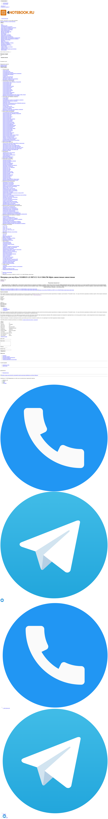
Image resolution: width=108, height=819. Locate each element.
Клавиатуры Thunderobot (8, 163)
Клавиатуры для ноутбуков (6, 35)
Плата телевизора (6, 255)
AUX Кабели (5, 97)
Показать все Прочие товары (8, 262)
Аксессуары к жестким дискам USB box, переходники (13, 143)
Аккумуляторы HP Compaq (8, 86)
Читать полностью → (37, 294)
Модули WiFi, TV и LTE (8, 187)
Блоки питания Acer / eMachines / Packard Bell (12, 113)
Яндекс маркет (4, 49)
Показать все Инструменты (8, 156)
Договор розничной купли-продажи (10, 359)
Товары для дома (4, 47)
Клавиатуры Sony (6, 176)
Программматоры (6, 155)
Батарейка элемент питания (8, 244)
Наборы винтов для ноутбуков (9, 188)
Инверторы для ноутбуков (8, 184)
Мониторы (3, 40)
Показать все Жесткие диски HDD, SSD (10, 149)
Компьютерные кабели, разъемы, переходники (12, 249)
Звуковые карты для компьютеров (9, 207)
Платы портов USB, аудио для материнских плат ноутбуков (14, 194)
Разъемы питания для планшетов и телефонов (12, 222)
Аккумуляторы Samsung (8, 90)
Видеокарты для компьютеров (9, 206)
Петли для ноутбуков (7, 193)
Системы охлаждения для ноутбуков (10, 199)
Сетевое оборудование (7, 258)
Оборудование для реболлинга (9, 154)
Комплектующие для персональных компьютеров (10, 37)
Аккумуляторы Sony (7, 91)
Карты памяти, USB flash (6, 34)
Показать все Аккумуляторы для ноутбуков (11, 95)
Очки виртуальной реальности (9, 104)
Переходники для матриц (8, 191)
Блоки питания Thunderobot (8, 132)
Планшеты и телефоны (5, 43)
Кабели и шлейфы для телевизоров (10, 247)
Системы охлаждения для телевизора (10, 260)
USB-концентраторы (7, 243)
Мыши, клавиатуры (5, 41)
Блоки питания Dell (7, 117)
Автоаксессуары (4, 25)
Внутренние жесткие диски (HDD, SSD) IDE (12, 146)
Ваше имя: (2, 338)
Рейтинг (2, 346)
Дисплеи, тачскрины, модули (9, 217)
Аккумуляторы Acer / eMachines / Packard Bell (12, 81)
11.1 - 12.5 (5, 226)
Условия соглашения (7, 358)
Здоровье (5, 265)
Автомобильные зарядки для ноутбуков (11, 112)
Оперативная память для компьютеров (10, 209)
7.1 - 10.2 (5, 230)
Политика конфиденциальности (9, 357)
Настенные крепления (7, 252)
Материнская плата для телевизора (10, 251)
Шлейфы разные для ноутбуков (9, 203)
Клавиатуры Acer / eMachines (9, 167)
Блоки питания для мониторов (7, 28)
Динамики (5, 245)
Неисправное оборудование (8, 220)
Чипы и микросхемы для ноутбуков (10, 201)
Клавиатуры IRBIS (7, 162)
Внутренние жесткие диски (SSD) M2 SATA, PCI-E (13, 147)
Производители (6, 372)
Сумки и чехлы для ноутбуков (7, 46)
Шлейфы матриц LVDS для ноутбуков (10, 202)
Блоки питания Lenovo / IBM (9, 123)
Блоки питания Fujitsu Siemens (9, 118)
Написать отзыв (3, 336)
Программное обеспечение (6, 44)
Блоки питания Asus (7, 115)
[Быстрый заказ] (5, 306)
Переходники (6, 105)
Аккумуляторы (6, 216)
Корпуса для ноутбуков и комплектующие (11, 185)
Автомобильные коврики (8, 72)
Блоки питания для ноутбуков (6, 29)
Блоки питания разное (5, 30)
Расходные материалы (7, 198)
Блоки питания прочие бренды (9, 135)
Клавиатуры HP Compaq (8, 171)
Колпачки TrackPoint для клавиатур (10, 165)
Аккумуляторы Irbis (7, 88)
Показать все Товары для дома (8, 268)
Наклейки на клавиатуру (8, 166)
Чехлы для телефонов (7, 108)
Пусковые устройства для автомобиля (10, 78)
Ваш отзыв (2, 340)
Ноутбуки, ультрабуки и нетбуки (7, 42)
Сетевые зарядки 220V (7, 106)
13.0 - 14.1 (5, 227)
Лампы (4, 267)
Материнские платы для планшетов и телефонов (12, 219)
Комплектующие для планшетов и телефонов (9, 38)
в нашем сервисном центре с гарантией (30, 319)
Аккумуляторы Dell (7, 85)
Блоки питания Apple (7, 114)
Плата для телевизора (7, 254)
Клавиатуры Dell (6, 170)
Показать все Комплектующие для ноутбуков (11, 204)
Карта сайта (5, 365)
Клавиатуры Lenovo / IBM (8, 172)
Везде (2, 24)
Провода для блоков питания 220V (10, 138)
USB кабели (5, 98)
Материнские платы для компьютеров (10, 208)
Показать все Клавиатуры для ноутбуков (10, 180)
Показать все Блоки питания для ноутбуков (11, 140)
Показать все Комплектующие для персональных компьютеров (15, 213)
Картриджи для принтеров (8, 248)
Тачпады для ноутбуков (7, 200)
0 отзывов (2, 280)
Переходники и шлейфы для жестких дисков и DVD (13, 192)
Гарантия (4, 355)
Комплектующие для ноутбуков (7, 36)
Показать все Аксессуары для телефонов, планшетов (13, 109)
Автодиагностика (6, 71)
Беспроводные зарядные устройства (10, 100)
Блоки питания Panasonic (8, 127)
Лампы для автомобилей (8, 76)
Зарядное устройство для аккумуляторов (11, 246)
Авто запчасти (6, 70)
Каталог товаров (4, 67)
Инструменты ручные (7, 153)
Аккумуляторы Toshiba (7, 93)
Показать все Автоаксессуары (8, 79)
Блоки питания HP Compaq (8, 122)
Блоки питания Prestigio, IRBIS (9, 128)
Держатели (5, 75)
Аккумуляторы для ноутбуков (6, 26)
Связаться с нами (6, 364)
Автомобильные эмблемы (8, 74)
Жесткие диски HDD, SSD (6, 31)
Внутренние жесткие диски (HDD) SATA (11, 145)
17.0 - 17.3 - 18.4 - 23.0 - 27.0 (8, 229)
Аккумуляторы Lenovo (7, 89)
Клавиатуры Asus (6, 168)
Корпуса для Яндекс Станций (9, 250)
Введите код (2, 348)
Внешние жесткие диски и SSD (9, 144)
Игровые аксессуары (5, 32)
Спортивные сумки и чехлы (8, 107)
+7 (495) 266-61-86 (4, 18)
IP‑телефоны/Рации (7, 242)
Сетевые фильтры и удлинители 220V (10, 259)
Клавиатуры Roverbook (7, 164)
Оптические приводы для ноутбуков (10, 190)
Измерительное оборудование (9, 152)
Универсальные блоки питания (9, 139)
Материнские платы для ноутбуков (10, 186)
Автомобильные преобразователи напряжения (12, 73)
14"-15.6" (5, 233)
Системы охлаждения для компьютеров (11, 211)
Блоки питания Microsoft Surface (9, 125)
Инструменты (3, 33)
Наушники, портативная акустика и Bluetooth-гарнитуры (14, 103)
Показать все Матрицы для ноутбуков (10, 231)
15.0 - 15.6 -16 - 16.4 (7, 228)
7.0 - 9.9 (5, 225)
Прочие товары (4, 45)
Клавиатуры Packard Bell (8, 174)
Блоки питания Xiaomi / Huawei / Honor (11, 134)
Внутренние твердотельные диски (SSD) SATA (12, 148)
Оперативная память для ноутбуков (10, 189)
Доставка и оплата (6, 356)
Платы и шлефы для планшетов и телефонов (12, 221)
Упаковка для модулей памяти (9, 261)
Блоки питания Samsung (8, 130)
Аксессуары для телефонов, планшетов (8, 27)
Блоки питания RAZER (7, 129)
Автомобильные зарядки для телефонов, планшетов (13, 99)
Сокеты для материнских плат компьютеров (11, 212)
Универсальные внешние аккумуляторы (8, 48)
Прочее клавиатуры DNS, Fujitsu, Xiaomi (11, 179)
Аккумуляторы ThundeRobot (8, 92)
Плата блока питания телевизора (9, 253)
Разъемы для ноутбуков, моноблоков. (10, 197)
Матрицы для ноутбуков (5, 39)
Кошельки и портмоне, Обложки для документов (12, 266)
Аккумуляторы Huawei (7, 87)
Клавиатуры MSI (6, 173)
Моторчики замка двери (8, 77)
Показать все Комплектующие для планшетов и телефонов (14, 223)
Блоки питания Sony (7, 131)
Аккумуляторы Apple (7, 82)
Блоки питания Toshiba (7, 133)
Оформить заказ (3, 66)
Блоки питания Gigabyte (8, 119)
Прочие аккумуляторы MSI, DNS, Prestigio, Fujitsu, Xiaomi (14, 94)
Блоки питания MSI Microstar (9, 126)
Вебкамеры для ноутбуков (8, 182)
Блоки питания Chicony (7, 116)
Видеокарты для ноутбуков (8, 183)
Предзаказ (2, 306)
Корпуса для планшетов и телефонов (10, 218)
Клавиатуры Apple (7, 169)
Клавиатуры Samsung (7, 175)
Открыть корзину (3, 65)
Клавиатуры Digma (7, 159)
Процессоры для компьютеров (9, 210)
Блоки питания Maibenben (8, 124)
